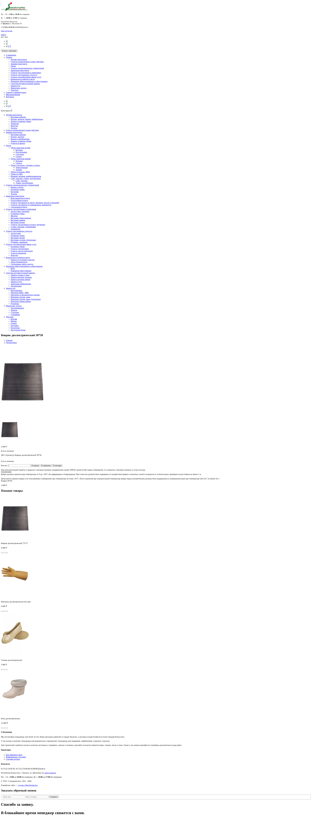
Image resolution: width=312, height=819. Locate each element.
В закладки (57, 466)
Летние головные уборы (21, 121)
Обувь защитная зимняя (20, 159)
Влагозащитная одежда (20, 198)
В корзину (35, 466)
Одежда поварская (18, 253)
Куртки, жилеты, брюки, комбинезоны (27, 119)
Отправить (54, 797)
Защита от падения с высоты (23, 260)
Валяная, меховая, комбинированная (26, 176)
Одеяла (14, 323)
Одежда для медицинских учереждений (27, 68)
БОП (13, 268)
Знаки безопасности (19, 262)
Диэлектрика (16, 286)
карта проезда (50, 773)
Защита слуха (16, 282)
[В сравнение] (7, 552)
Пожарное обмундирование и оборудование (29, 81)
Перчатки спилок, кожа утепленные (26, 299)
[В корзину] (2, 552)
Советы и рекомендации (16, 92)
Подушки (15, 326)
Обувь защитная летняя (20, 148)
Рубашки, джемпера (19, 242)
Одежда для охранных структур (24, 75)
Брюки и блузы (17, 187)
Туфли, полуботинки (24, 183)
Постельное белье (18, 330)
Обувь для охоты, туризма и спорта (25, 165)
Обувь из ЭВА (17, 174)
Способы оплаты (13, 759)
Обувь (13, 66)
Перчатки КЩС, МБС (20, 293)
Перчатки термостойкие (21, 301)
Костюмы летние (18, 222)
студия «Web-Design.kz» (28, 785)
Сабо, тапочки (22, 181)
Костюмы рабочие (18, 117)
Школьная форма (13, 95)
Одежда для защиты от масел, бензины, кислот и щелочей (35, 203)
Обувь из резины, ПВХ (20, 172)
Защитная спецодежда (20, 70)
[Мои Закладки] (7, 44)
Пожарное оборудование (21, 271)
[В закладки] (4, 552)
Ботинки (19, 150)
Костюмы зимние (18, 220)
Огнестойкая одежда (19, 200)
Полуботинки (21, 152)
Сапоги (19, 157)
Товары (9, 57)
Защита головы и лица (20, 275)
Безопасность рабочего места (23, 79)
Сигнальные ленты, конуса (22, 264)
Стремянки (15, 315)
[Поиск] (7, 41)
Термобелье (15, 229)
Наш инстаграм (6, 31)
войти (3, 35)
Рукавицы (15, 304)
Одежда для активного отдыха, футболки (28, 225)
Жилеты (14, 216)
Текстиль (14, 90)
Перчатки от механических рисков (25, 295)
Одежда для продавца (20, 249)
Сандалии (20, 154)
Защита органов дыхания (21, 277)
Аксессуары (16, 233)
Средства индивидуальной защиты (25, 84)
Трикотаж (15, 124)
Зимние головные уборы (21, 141)
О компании (11, 55)
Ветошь (14, 319)
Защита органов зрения (20, 279)
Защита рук (15, 86)
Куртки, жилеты (17, 137)
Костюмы (15, 192)
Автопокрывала (17, 308)
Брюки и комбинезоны (20, 139)
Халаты (14, 128)
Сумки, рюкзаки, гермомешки (23, 227)
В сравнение (46, 466)
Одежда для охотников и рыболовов (26, 73)
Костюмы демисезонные (21, 218)
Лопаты (14, 310)
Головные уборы (18, 189)
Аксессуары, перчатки (20, 211)
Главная (9, 340)
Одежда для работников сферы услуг (26, 77)
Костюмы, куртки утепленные (23, 240)
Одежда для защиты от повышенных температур (31, 205)
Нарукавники (16, 290)
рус (2, 37)
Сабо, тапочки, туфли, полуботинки (26, 178)
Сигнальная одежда (19, 207)
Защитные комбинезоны (21, 284)
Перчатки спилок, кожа (20, 297)
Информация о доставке (16, 757)
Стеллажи (15, 312)
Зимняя (19, 170)
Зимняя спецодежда (19, 64)
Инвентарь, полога (18, 88)
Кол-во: (4, 465)
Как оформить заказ (14, 755)
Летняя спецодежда (19, 59)
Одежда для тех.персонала (22, 251)
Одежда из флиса (18, 143)
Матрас (14, 321)
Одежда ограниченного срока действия (27, 62)
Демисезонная (21, 167)
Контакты (10, 97)
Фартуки (14, 126)
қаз (6, 37)
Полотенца (15, 328)
